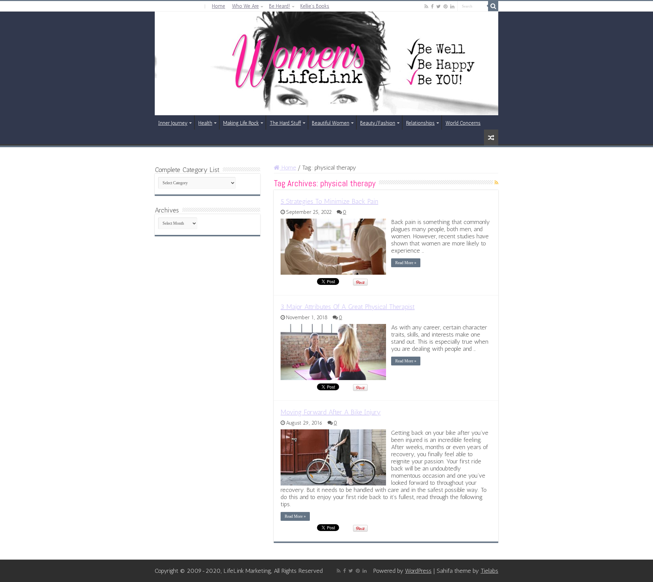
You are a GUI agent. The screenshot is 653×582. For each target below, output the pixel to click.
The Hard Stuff (285, 123)
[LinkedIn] (452, 6)
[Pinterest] (445, 6)
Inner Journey (172, 123)
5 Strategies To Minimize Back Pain (329, 201)
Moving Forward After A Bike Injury (331, 412)
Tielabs (489, 571)
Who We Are (245, 6)
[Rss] (426, 6)
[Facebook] (432, 6)
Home (218, 6)
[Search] (493, 6)
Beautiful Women (330, 123)
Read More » (405, 262)
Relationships (420, 123)
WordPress (418, 571)
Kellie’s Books (314, 6)
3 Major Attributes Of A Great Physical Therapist (348, 307)
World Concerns (463, 123)
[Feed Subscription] (496, 183)
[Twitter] (438, 6)
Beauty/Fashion (377, 123)
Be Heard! (279, 6)
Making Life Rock (241, 123)
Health (205, 123)
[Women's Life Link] (326, 63)
